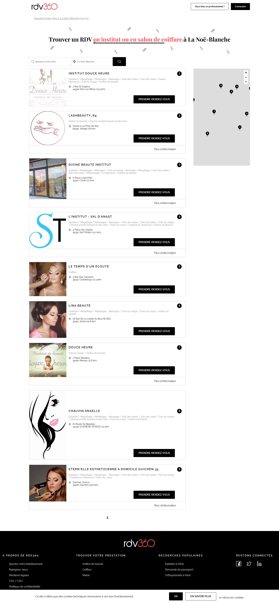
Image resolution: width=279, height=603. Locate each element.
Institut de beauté (93, 563)
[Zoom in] (246, 72)
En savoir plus (200, 596)
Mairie (86, 575)
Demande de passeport (179, 569)
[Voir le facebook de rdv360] (238, 563)
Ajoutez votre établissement (25, 563)
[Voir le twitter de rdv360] (249, 563)
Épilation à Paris (174, 563)
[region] (221, 117)
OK (176, 596)
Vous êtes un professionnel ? (210, 6)
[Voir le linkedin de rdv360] (259, 563)
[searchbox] (50, 61)
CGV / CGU (16, 580)
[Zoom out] (246, 77)
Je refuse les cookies (231, 597)
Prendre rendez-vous (154, 99)
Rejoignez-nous (18, 569)
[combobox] (50, 61)
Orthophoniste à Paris (178, 575)
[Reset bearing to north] (246, 82)
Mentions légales (19, 575)
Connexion (240, 6)
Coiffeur (87, 569)
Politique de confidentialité (24, 586)
